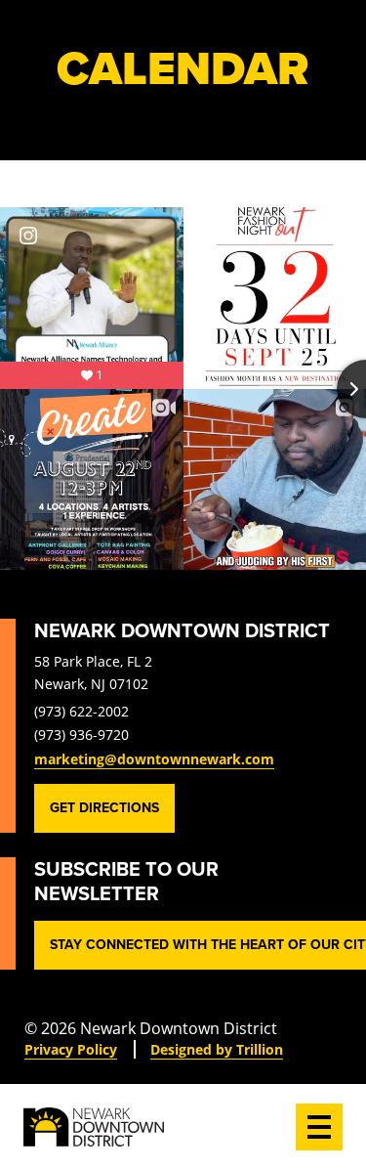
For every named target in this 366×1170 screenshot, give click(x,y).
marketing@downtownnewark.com (154, 759)
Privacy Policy (70, 1049)
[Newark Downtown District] (93, 1127)
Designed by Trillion (216, 1049)
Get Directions (104, 808)
